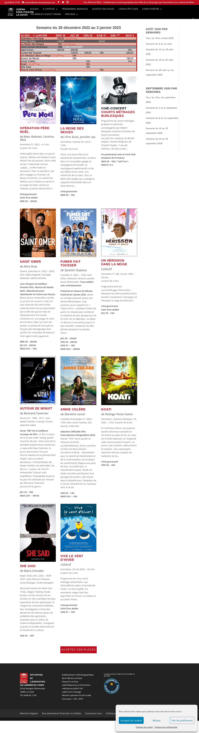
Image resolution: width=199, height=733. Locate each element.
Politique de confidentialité (166, 727)
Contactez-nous (93, 713)
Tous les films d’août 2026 (160, 38)
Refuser (157, 720)
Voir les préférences (182, 720)
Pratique (70, 14)
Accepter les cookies (131, 720)
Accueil (34, 9)
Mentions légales (29, 713)
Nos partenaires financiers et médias (61, 713)
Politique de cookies (144, 727)
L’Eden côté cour (128, 9)
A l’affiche (49, 9)
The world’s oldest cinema (45, 14)
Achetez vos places (103, 9)
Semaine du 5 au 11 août (159, 44)
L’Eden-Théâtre (150, 9)
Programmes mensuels (75, 9)
